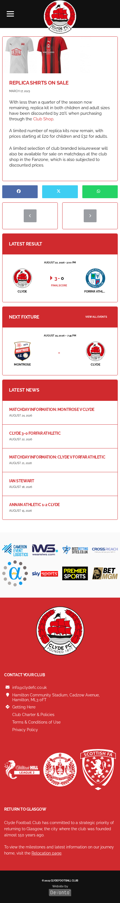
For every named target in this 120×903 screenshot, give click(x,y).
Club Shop (43, 118)
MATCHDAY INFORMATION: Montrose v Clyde (51, 409)
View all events (96, 316)
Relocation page (46, 853)
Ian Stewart (21, 481)
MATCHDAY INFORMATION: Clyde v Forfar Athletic (57, 457)
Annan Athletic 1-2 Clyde (34, 504)
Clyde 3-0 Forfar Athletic (35, 433)
